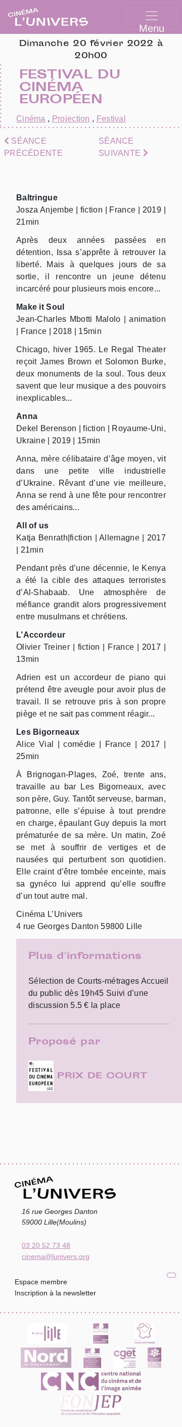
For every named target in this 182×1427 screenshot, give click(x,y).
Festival (111, 118)
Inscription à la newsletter (55, 1293)
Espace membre (41, 1282)
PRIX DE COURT (100, 1076)
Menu (151, 26)
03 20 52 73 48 (46, 1245)
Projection (71, 118)
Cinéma (31, 118)
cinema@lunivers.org (55, 1256)
